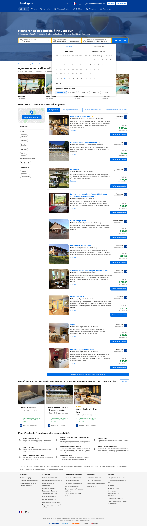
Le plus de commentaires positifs (116, 110)
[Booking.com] (27, 3)
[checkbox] (81, 59)
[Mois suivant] (111, 51)
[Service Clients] (80, 3)
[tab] (68, 46)
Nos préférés (53, 110)
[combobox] (35, 41)
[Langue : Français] (74, 3)
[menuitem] (23, 9)
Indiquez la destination (30, 39)
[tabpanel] (83, 72)
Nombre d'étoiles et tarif (92, 110)
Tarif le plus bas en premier (71, 110)
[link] (32, 136)
